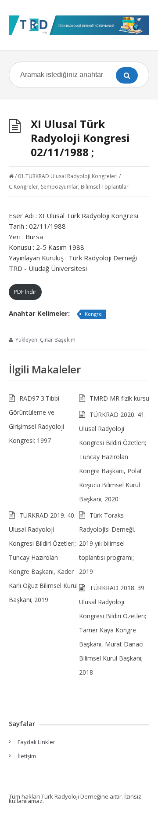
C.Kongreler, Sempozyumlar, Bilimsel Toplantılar (69, 186)
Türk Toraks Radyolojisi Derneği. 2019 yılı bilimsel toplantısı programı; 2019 (107, 543)
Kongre (93, 313)
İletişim (27, 756)
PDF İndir (25, 292)
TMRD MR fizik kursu (119, 398)
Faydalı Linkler (36, 742)
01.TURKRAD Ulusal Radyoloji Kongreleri (68, 176)
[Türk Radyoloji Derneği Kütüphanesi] (79, 25)
